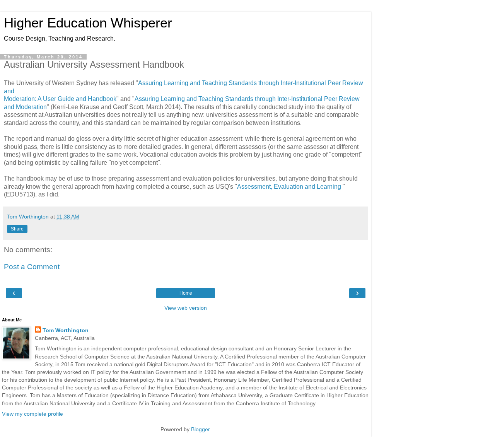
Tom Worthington (66, 330)
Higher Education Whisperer (88, 22)
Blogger (200, 429)
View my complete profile (32, 414)
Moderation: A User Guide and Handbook (60, 99)
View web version (185, 308)
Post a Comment (32, 267)
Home (185, 293)
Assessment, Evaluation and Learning (290, 186)
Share (17, 229)
